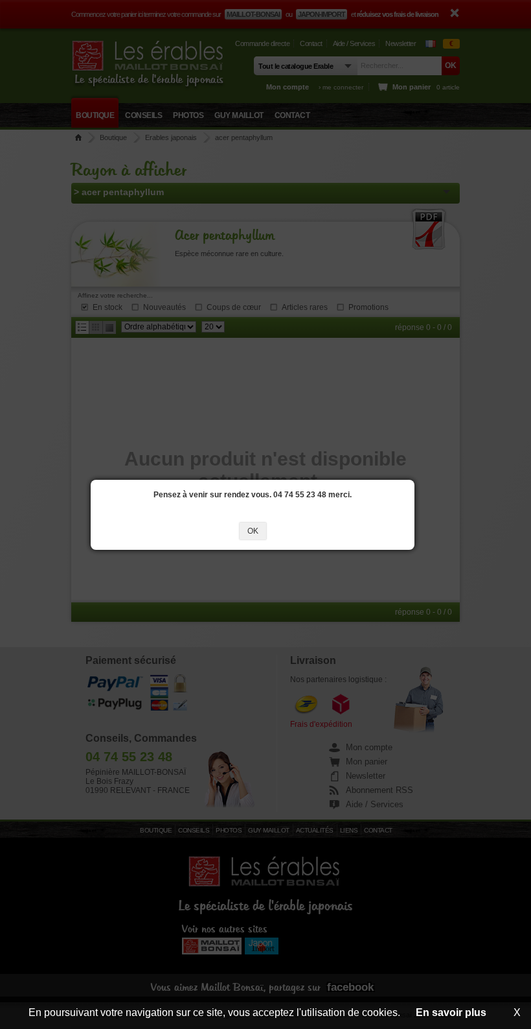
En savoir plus (451, 1012)
